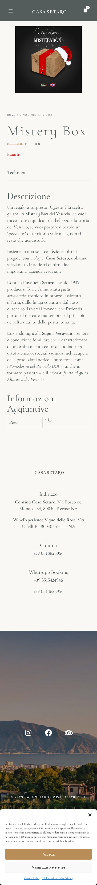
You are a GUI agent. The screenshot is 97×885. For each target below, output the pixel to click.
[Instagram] (28, 733)
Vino (23, 115)
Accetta (48, 854)
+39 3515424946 (48, 580)
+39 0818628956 (48, 553)
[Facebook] (48, 733)
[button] (90, 815)
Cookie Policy (32, 878)
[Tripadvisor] (69, 733)
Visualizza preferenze (48, 867)
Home (11, 115)
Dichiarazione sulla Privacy (57, 878)
